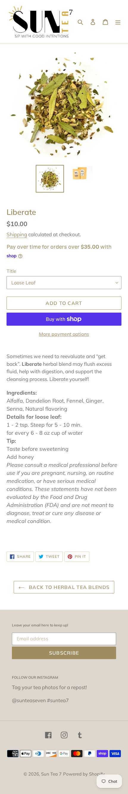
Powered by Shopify (84, 774)
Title (11, 271)
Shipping (17, 234)
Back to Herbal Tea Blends (68, 587)
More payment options (64, 334)
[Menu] (118, 22)
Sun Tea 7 (51, 774)
